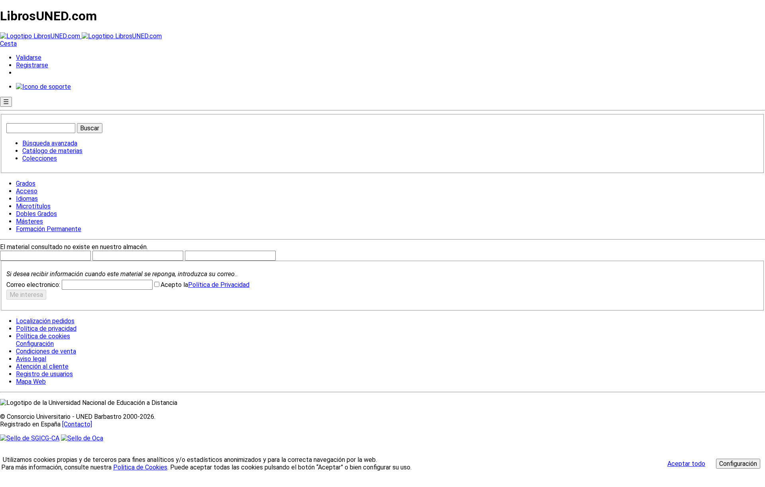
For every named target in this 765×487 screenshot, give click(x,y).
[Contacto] (77, 424)
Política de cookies (43, 336)
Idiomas (27, 198)
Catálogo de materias (52, 151)
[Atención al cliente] (43, 86)
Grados (25, 183)
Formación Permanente (48, 229)
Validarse (28, 57)
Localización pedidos (45, 321)
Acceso (26, 191)
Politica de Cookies (140, 467)
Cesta (8, 43)
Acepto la (174, 285)
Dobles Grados (36, 214)
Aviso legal (31, 359)
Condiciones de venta (46, 351)
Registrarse (32, 65)
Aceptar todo (686, 463)
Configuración (34, 344)
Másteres (29, 221)
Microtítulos (33, 206)
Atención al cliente (42, 366)
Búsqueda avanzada (49, 143)
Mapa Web (31, 381)
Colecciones (39, 158)
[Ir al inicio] (81, 36)
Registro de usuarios (44, 374)
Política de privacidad (46, 328)
